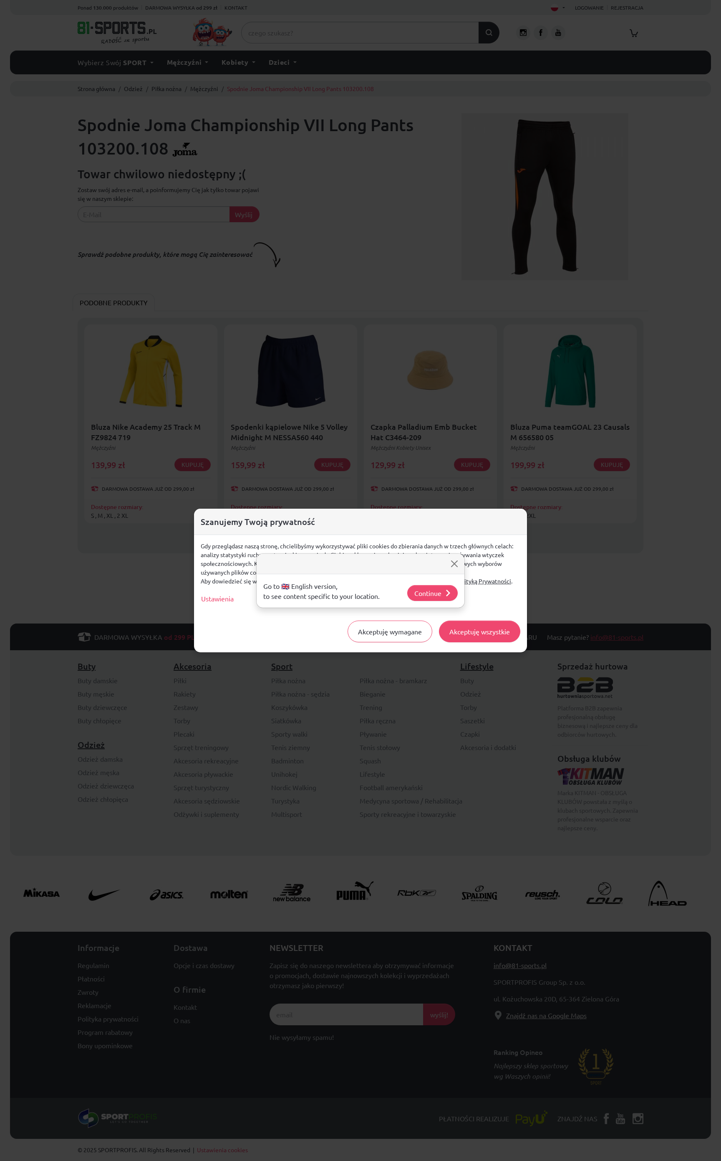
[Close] (454, 563)
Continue (427, 593)
